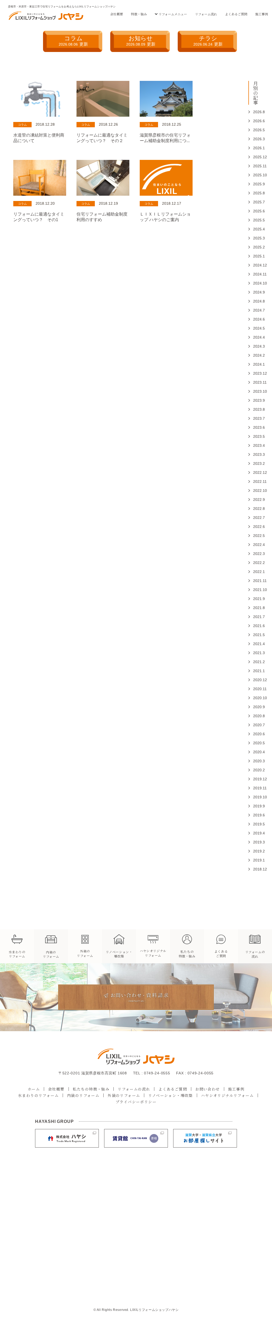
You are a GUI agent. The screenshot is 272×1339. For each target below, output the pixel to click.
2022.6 (256, 526)
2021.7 (256, 617)
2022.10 (256, 490)
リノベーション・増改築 (170, 1095)
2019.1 (256, 860)
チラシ (208, 40)
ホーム (34, 1089)
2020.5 (256, 743)
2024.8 (256, 301)
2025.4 (256, 229)
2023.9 (256, 400)
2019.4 (256, 833)
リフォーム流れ (206, 14)
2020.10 (256, 698)
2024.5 (256, 328)
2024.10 (256, 283)
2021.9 (256, 599)
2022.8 (256, 508)
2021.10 (256, 590)
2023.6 (256, 427)
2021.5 (256, 635)
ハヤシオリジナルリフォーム (227, 1095)
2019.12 (256, 779)
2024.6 (256, 319)
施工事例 (261, 14)
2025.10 (256, 175)
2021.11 (256, 581)
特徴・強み (139, 14)
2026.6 (256, 121)
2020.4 (256, 752)
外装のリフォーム (124, 1095)
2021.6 (256, 626)
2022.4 (256, 544)
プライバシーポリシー (136, 1102)
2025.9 (256, 184)
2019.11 (256, 788)
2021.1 (256, 671)
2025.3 (256, 238)
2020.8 (256, 716)
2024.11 (256, 274)
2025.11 (256, 166)
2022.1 (256, 572)
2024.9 (256, 292)
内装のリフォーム (83, 1095)
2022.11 (256, 481)
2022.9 (256, 499)
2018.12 (256, 869)
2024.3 (256, 346)
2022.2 (256, 563)
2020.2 (256, 770)
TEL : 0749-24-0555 (151, 1073)
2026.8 (256, 112)
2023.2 (256, 463)
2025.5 (256, 220)
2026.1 (256, 148)
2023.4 (256, 445)
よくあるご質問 (236, 14)
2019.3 (256, 842)
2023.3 (256, 454)
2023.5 (256, 436)
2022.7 (256, 517)
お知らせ (140, 40)
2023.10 (256, 391)
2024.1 (256, 364)
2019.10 (256, 797)
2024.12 (256, 265)
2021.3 (256, 653)
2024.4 (256, 337)
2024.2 (256, 355)
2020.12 (256, 680)
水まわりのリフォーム (38, 1095)
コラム (73, 40)
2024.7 (256, 310)
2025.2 (256, 247)
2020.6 (256, 734)
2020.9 (256, 707)
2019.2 (256, 851)
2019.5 (256, 824)
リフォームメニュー (173, 14)
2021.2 (256, 662)
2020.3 (256, 761)
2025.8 (256, 193)
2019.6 (256, 815)
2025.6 (256, 211)
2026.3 (256, 139)
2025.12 (256, 157)
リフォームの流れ (134, 1089)
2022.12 (256, 472)
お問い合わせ (207, 1089)
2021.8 (256, 608)
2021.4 (256, 644)
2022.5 (256, 535)
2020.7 (256, 725)
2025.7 (256, 202)
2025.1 (256, 256)
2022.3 (256, 553)
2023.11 (256, 382)
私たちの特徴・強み (91, 1089)
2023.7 (256, 418)
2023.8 (256, 409)
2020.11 (256, 689)
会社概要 (116, 14)
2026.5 (256, 130)
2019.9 (256, 806)
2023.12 (256, 373)
